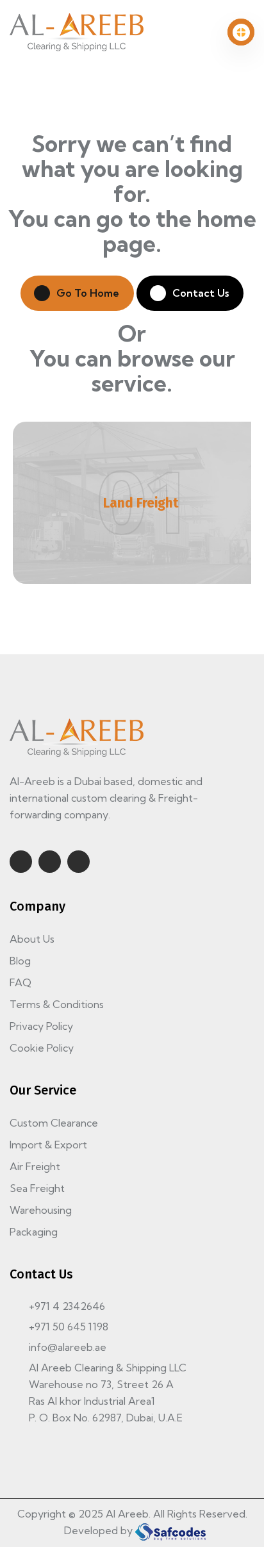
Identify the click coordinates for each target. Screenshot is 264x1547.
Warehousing (41, 1210)
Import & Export (48, 1144)
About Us (32, 938)
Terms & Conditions (57, 1004)
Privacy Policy (41, 1026)
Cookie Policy (42, 1047)
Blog (20, 960)
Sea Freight (37, 1188)
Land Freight (141, 503)
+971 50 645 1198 (68, 1326)
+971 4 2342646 (67, 1306)
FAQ (20, 982)
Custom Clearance (54, 1122)
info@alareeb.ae (67, 1347)
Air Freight (35, 1166)
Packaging (34, 1231)
